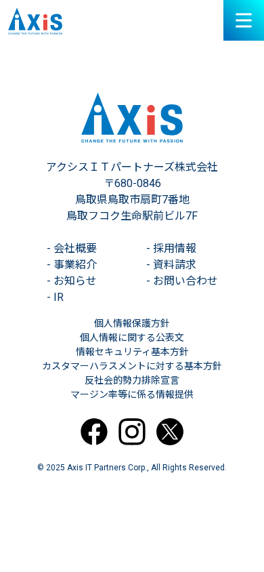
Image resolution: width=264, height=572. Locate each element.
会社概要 (72, 248)
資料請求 (171, 264)
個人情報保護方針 (132, 323)
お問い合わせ (182, 280)
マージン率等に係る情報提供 (132, 394)
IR (55, 297)
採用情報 (171, 248)
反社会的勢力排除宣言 (132, 380)
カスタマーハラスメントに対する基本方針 (132, 366)
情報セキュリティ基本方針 (132, 351)
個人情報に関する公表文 (132, 337)
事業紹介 (72, 264)
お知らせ (72, 280)
